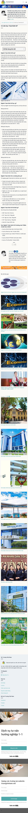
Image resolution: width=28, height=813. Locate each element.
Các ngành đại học (5, 22)
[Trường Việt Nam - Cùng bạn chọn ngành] (7, 2)
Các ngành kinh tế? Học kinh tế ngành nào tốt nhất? (12, 311)
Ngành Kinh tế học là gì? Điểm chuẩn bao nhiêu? (11, 368)
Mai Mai (11, 251)
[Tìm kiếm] (23, 2)
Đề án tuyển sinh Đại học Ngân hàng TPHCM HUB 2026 (11, 487)
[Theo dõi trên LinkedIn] (17, 251)
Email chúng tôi (4, 693)
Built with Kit (14, 756)
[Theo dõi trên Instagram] (7, 396)
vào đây (11, 19)
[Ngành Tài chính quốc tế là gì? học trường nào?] (14, 341)
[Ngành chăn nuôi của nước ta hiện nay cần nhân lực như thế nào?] (14, 321)
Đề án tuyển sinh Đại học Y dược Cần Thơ (9, 519)
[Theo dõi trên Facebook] (15, 251)
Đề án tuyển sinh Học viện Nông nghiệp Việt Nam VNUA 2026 (12, 645)
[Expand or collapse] (24, 49)
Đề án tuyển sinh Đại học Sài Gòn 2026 (8, 424)
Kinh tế (11, 22)
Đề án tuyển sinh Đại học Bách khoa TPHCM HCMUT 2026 (12, 550)
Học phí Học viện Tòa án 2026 (6, 582)
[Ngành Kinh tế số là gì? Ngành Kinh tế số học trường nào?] (14, 283)
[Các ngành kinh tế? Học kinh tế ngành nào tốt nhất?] (14, 302)
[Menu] (26, 2)
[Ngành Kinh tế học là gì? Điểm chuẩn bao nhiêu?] (14, 360)
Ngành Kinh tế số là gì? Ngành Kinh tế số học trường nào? (14, 292)
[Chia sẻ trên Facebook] (13, 245)
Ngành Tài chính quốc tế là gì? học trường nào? (11, 350)
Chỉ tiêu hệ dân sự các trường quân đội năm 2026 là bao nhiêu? (13, 613)
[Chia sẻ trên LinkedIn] (15, 245)
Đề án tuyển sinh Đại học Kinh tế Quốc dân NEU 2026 (11, 456)
